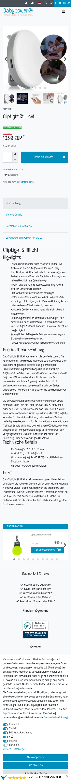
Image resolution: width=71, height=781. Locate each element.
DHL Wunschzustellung (20, 733)
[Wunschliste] (51, 3)
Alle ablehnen (36, 765)
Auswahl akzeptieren (36, 773)
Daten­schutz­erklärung (56, 718)
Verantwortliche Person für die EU (24, 238)
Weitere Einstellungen (14, 749)
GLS (11, 737)
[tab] (35, 203)
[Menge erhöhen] (15, 154)
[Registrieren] (33, 3)
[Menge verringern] (15, 160)
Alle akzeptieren (35, 757)
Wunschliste (12, 175)
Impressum (9, 713)
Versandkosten (27, 182)
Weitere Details (14, 215)
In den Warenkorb (43, 157)
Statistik (13, 729)
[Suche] (45, 3)
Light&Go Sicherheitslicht (41, 535)
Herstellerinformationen (19, 226)
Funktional (14, 745)
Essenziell (14, 725)
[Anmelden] (26, 3)
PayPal (13, 741)
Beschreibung (13, 203)
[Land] (39, 3)
